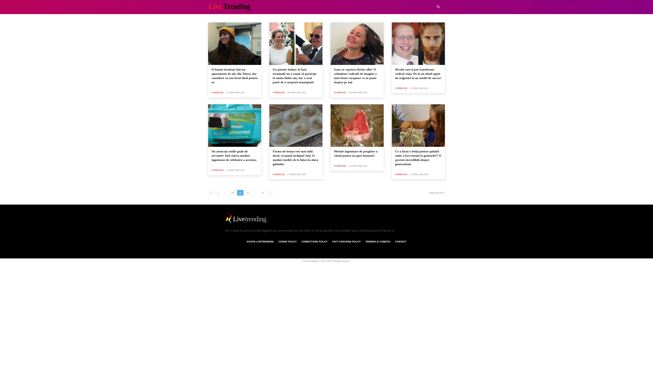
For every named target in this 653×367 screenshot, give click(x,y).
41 (248, 192)
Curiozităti (227, 18)
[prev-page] (211, 193)
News (277, 18)
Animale (215, 18)
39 (232, 192)
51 (263, 192)
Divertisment (241, 18)
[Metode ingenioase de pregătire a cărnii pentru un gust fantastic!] (357, 125)
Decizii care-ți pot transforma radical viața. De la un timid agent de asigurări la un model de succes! (418, 74)
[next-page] (270, 193)
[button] (438, 7)
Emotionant (255, 18)
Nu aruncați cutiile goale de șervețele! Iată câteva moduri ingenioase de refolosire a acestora (234, 156)
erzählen (268, 18)
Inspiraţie (218, 92)
